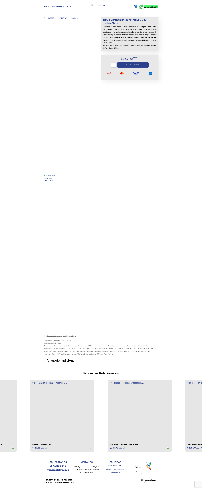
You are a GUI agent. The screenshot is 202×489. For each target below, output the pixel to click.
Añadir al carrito (133, 65)
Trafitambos (58, 7)
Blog (69, 7)
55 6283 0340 (58, 465)
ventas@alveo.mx (58, 469)
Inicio (46, 7)
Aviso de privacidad (115, 465)
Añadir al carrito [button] (13, 448)
